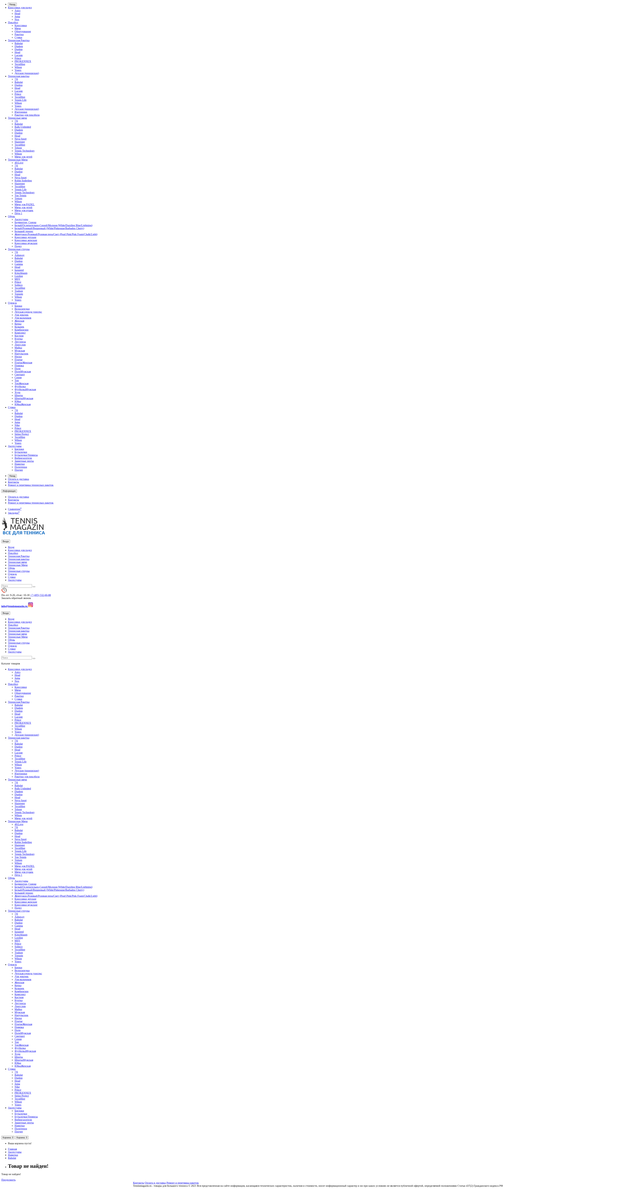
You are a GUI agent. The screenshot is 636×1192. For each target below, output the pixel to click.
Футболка (20, 386)
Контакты (13, 482)
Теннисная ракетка (18, 76)
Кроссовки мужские (26, 243)
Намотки (20, 464)
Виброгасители (23, 458)
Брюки (18, 305)
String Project (22, 434)
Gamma (19, 264)
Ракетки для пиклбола (27, 115)
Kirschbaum (21, 273)
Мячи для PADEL (25, 204)
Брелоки (19, 449)
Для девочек (21, 314)
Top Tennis (20, 195)
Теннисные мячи (17, 118)
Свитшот (20, 374)
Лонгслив (20, 344)
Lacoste (19, 55)
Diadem (19, 46)
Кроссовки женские (26, 240)
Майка (18, 347)
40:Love (19, 162)
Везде (11, 547)
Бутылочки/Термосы (26, 455)
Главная (12, 1149)
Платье (19, 359)
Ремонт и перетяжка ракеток (182, 1182)
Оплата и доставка (18, 479)
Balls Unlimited (23, 126)
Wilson (18, 67)
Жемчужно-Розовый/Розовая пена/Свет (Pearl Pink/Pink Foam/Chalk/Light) (56, 234)
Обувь (11, 216)
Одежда (12, 302)
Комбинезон (21, 329)
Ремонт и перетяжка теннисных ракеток (30, 485)
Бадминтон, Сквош (25, 222)
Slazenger (20, 141)
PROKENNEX (23, 61)
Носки (18, 356)
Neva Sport (20, 138)
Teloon (18, 147)
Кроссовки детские (25, 237)
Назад (12, 4)
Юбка (18, 401)
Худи (17, 392)
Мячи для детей (23, 156)
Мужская (20, 350)
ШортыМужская (24, 398)
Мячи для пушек (24, 210)
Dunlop (19, 49)
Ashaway (20, 255)
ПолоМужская (23, 371)
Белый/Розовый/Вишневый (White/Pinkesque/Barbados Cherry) (49, 228)
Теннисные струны (19, 249)
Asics (17, 10)
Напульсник (21, 353)
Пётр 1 (18, 213)
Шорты (19, 395)
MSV (17, 279)
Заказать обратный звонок (16, 598)
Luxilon (19, 276)
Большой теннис (24, 231)
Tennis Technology (25, 150)
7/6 (16, 79)
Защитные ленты (24, 461)
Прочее (19, 470)
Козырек (19, 326)
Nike (17, 425)
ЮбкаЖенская (23, 404)
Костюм (19, 335)
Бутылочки (21, 452)
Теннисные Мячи (18, 159)
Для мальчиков (23, 317)
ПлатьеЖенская (23, 362)
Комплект (20, 332)
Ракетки (19, 34)
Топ (17, 380)
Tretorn (18, 198)
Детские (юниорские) (27, 73)
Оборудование (23, 31)
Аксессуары (21, 219)
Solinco (19, 285)
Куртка (19, 338)
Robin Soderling (23, 180)
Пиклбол (13, 22)
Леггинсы (20, 341)
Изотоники (21, 112)
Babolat (19, 43)
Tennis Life (20, 100)
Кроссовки (21, 25)
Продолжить (8, 1179)
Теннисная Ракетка (18, 40)
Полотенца (21, 467)
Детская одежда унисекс (28, 311)
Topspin (19, 294)
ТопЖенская (21, 383)
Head (17, 13)
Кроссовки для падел (20, 7)
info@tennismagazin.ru (14, 606)
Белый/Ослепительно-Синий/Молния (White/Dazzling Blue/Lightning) (53, 225)
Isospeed (19, 270)
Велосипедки (22, 308)
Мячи (18, 28)
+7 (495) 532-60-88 (40, 595)
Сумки (18, 37)
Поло (18, 368)
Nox (17, 19)
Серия (18, 377)
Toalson (19, 291)
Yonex (18, 70)
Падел (18, 246)
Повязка (19, 365)
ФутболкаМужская (25, 389)
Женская (19, 320)
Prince (18, 58)
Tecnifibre (20, 64)
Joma (17, 16)
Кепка (18, 323)
